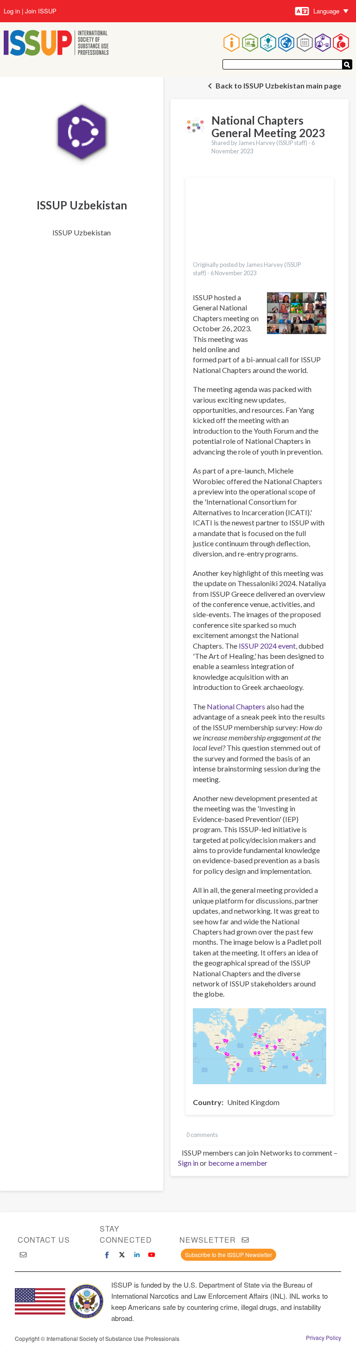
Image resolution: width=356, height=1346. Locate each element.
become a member (237, 1162)
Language (326, 10)
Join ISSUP (41, 11)
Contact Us (44, 1239)
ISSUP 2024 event (267, 645)
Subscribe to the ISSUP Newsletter (228, 1254)
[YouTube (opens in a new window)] (151, 1254)
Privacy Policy (323, 1337)
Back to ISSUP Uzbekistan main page (278, 85)
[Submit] (347, 64)
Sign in (188, 1162)
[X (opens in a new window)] (121, 1254)
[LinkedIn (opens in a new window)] (136, 1254)
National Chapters (236, 706)
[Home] (56, 44)
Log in (12, 11)
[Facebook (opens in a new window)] (107, 1254)
